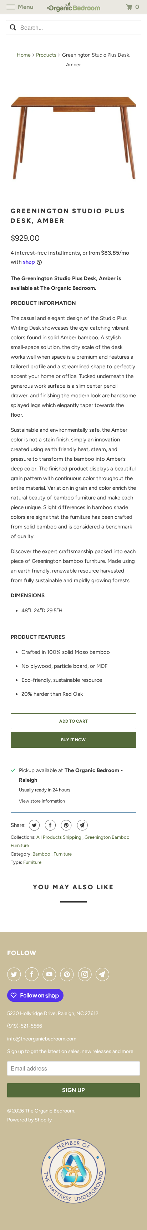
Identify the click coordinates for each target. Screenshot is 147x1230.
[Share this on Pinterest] (65, 825)
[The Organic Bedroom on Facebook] (33, 974)
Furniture (63, 854)
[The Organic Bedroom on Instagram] (86, 974)
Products (46, 55)
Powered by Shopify (29, 1120)
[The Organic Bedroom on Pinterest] (68, 974)
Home (24, 55)
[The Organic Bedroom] (73, 7)
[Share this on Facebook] (49, 825)
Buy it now (73, 739)
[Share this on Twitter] (33, 825)
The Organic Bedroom (49, 1111)
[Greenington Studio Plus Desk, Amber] (73, 138)
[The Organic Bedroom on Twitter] (15, 974)
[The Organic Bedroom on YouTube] (50, 974)
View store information (42, 801)
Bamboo (41, 854)
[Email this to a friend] (81, 825)
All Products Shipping (59, 837)
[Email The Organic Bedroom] (104, 974)
